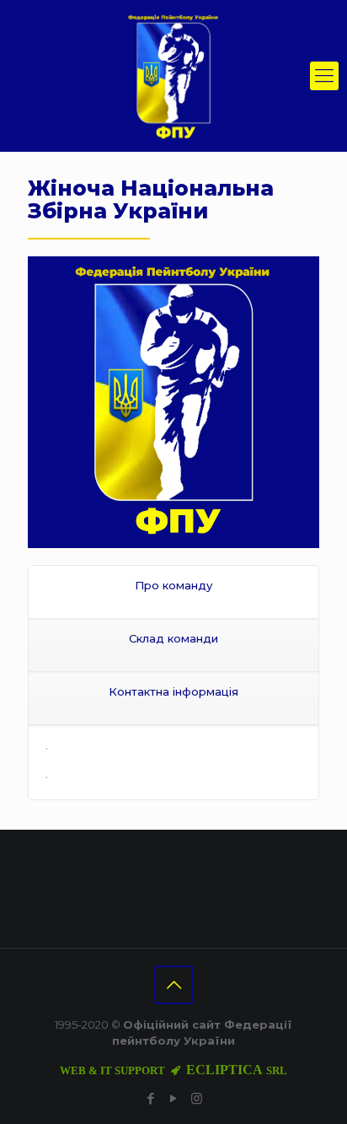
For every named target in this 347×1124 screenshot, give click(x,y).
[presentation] (173, 592)
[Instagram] (197, 1098)
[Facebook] (151, 1098)
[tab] (173, 592)
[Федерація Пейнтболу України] (173, 75)
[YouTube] (174, 1098)
